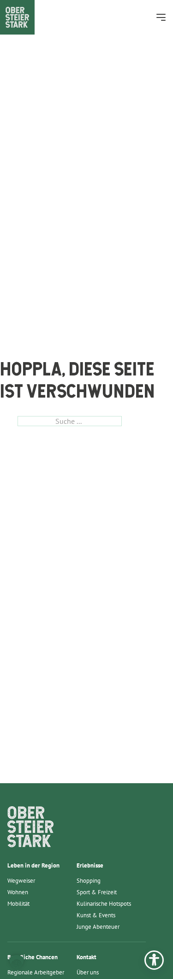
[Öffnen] (161, 17)
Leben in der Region (33, 865)
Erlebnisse (90, 865)
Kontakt (86, 957)
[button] (16, 962)
